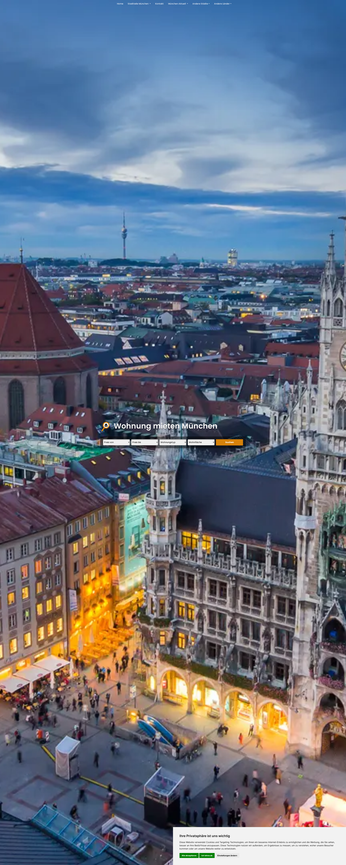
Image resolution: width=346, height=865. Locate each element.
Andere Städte (200, 3)
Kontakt (159, 3)
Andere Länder (222, 3)
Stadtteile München (138, 3)
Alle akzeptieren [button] (189, 855)
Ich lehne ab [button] (206, 855)
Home (120, 3)
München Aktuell (177, 3)
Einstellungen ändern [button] (227, 855)
